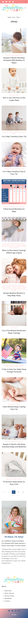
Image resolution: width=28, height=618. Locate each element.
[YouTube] (3, 1)
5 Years (13, 287)
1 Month (5, 285)
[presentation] (14, 40)
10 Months (9, 243)
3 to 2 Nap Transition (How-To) (14, 136)
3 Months (13, 286)
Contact (7, 601)
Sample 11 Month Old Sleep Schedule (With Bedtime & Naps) (14, 60)
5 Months (11, 168)
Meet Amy (7, 591)
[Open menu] (25, 8)
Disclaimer (8, 598)
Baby (10, 95)
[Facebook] (9, 1)
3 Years (7, 245)
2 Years (8, 286)
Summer (14, 479)
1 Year (4, 243)
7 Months (10, 132)
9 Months (15, 246)
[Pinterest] (12, 1)
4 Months (6, 168)
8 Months (16, 132)
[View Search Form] (25, 2)
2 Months (21, 243)
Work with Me (9, 593)
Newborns (12, 206)
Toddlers (22, 206)
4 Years (3, 287)
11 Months (7, 55)
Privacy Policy (9, 596)
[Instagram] (6, 1)
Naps (14, 95)
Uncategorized (18, 366)
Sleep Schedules (19, 55)
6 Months (5, 132)
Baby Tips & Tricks (14, 365)
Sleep (12, 55)
